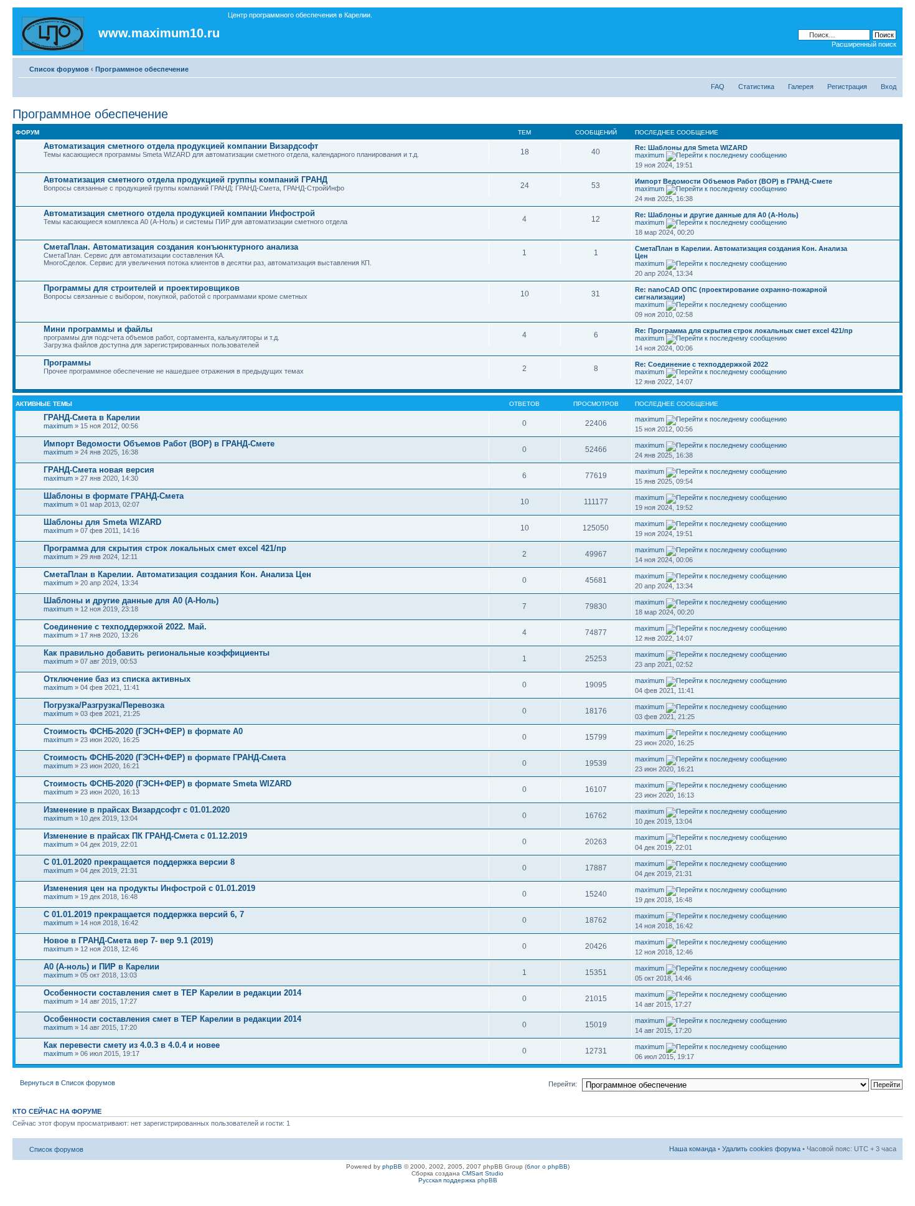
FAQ (718, 86)
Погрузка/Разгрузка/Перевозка (104, 705)
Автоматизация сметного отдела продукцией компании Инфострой (179, 213)
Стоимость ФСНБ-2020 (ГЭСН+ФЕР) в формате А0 (143, 731)
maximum (649, 155)
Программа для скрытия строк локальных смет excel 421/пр (165, 548)
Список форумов (59, 69)
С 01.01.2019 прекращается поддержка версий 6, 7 (144, 914)
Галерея (801, 86)
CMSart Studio (483, 1173)
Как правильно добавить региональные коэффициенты (157, 652)
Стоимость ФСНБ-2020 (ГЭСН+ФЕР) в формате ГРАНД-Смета (165, 757)
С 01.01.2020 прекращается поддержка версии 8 (139, 862)
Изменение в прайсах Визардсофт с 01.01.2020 (137, 809)
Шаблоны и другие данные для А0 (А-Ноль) (131, 600)
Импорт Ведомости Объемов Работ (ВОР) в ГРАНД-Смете (733, 181)
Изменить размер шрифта (887, 66)
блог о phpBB (547, 1166)
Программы (67, 362)
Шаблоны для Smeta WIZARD (102, 522)
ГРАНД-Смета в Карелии (92, 417)
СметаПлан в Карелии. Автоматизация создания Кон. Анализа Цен (177, 574)
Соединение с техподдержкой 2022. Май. (125, 626)
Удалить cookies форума (761, 1148)
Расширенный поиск (864, 44)
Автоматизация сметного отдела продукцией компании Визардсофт (181, 146)
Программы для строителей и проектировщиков (142, 288)
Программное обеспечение (142, 69)
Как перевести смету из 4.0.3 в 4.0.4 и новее (132, 1045)
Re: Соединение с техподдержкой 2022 (701, 364)
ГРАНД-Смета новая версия (99, 469)
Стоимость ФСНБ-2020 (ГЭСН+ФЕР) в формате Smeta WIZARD (167, 783)
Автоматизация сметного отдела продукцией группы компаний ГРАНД (185, 179)
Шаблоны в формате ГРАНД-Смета (114, 496)
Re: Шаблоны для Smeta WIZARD (691, 147)
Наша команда (692, 1148)
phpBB (392, 1166)
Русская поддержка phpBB (457, 1180)
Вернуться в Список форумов (67, 1082)
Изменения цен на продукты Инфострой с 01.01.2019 (149, 888)
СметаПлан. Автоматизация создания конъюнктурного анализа (171, 247)
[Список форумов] (54, 31)
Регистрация (847, 86)
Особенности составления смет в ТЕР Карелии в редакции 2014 (172, 992)
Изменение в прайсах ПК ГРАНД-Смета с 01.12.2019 (145, 836)
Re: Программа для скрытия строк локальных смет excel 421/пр (744, 330)
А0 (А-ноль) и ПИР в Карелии (101, 966)
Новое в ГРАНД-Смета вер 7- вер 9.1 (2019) (128, 940)
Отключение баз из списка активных (117, 679)
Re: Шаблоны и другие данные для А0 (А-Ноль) (717, 215)
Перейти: (562, 1084)
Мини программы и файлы (98, 329)
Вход (888, 86)
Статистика (756, 86)
